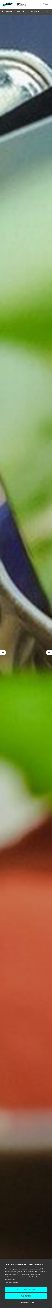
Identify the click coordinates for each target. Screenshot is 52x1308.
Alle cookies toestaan (26, 1289)
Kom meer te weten (12, 1283)
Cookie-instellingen (26, 1302)
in (32, 11)
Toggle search (48, 11)
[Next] (49, 652)
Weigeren (26, 1296)
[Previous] (3, 652)
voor (18, 11)
